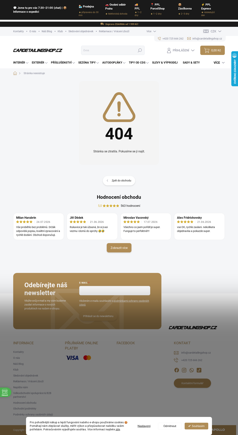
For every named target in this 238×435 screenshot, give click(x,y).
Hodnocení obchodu (119, 197)
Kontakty (18, 31)
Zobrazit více (119, 248)
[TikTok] (199, 369)
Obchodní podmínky (24, 408)
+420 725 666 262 (191, 360)
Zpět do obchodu (121, 180)
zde (118, 429)
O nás (32, 31)
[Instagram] (184, 369)
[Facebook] (176, 369)
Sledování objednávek (80, 31)
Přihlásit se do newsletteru (98, 316)
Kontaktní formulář (192, 383)
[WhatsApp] (191, 369)
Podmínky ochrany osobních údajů (33, 414)
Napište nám (20, 387)
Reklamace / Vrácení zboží (114, 31)
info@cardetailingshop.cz (196, 352)
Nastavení (144, 426)
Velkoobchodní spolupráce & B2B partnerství (32, 395)
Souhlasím (198, 426)
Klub (60, 31)
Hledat (140, 50)
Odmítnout (169, 426)
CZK (213, 31)
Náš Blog (47, 31)
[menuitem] (21, 62)
